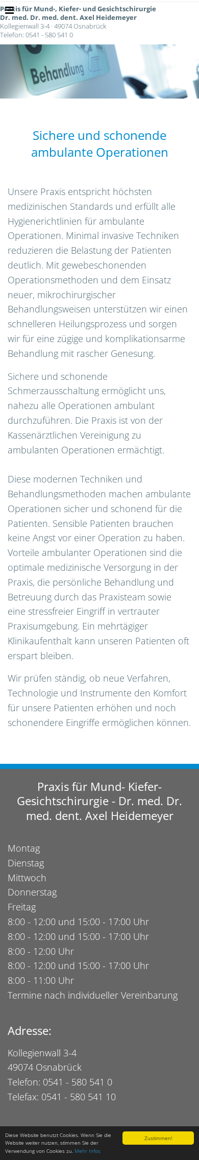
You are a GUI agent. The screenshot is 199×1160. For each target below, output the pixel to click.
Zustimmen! (158, 1138)
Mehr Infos (87, 1150)
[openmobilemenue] (9, 10)
